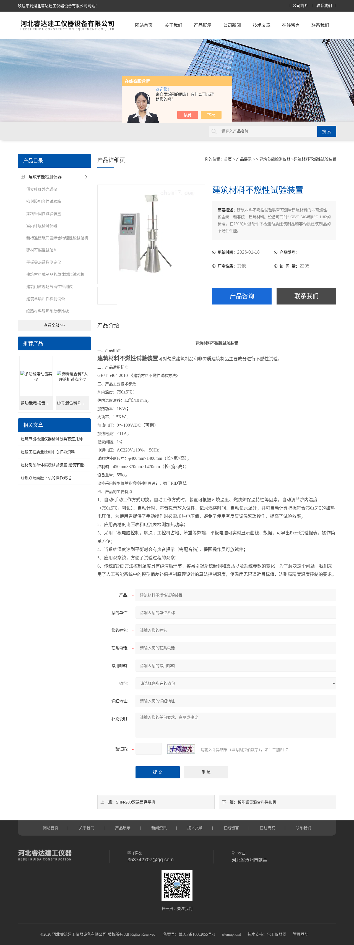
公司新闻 (232, 25)
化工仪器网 (276, 934)
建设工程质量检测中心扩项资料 (48, 452)
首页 (228, 159)
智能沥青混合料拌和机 (257, 802)
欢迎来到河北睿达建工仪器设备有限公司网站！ (58, 6)
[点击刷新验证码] (181, 749)
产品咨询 (242, 296)
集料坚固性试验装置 (43, 213)
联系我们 (324, 5)
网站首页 (144, 25)
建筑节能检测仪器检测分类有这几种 (52, 439)
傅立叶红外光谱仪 (41, 189)
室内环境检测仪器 (41, 226)
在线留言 (291, 25)
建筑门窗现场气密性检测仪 (49, 286)
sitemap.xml (231, 934)
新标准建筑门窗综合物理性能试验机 (57, 238)
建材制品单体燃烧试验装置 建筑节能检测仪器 (60, 465)
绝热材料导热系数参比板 (47, 311)
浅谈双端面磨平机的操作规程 (46, 478)
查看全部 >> (54, 325)
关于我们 (173, 25)
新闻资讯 (159, 828)
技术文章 (261, 25)
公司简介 (300, 5)
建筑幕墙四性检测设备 (45, 298)
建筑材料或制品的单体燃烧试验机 (55, 274)
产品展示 (203, 25)
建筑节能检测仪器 (45, 176)
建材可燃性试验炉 (41, 250)
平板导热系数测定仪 (43, 262)
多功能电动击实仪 (36, 403)
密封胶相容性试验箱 (43, 201)
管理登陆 (300, 934)
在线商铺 (267, 828)
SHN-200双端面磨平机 (135, 802)
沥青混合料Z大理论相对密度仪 (73, 403)
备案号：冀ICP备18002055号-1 (189, 934)
